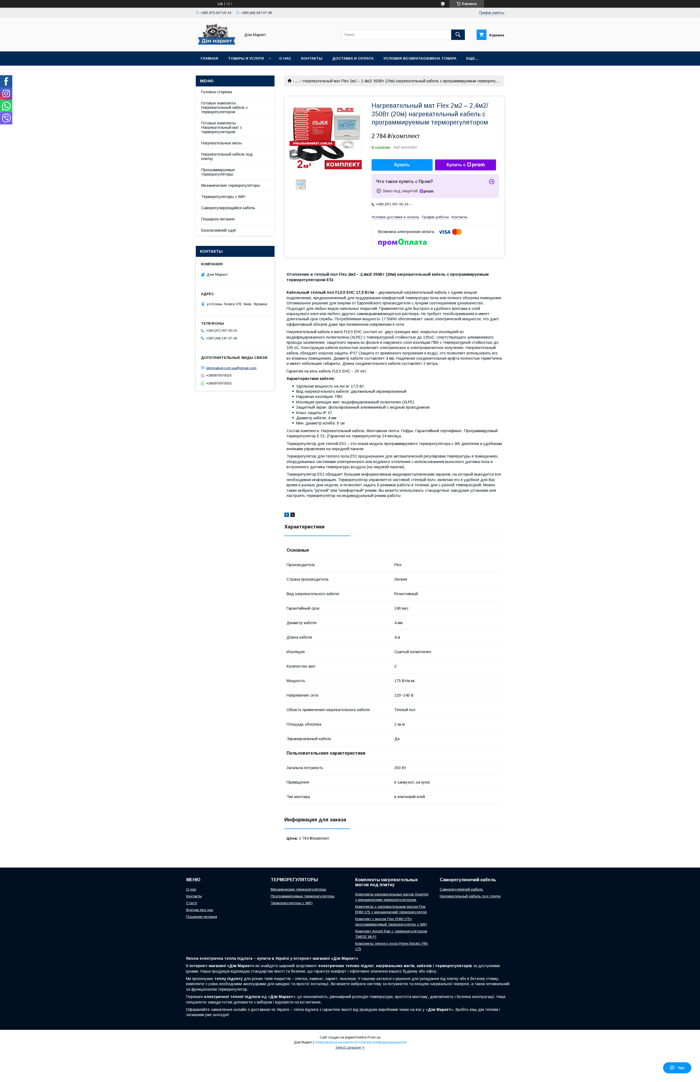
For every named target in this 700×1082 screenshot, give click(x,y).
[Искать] (458, 35)
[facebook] (286, 515)
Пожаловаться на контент (335, 1042)
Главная (209, 58)
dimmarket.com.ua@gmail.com (231, 368)
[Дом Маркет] (217, 44)
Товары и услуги (246, 58)
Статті (191, 903)
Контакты (311, 58)
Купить (402, 164)
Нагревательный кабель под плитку (227, 156)
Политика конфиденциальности (382, 1042)
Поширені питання (218, 219)
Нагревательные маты (221, 143)
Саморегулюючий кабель (461, 889)
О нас (285, 58)
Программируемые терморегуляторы (218, 172)
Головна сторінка (216, 92)
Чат (681, 1068)
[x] (292, 515)
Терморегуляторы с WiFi (223, 196)
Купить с (456, 164)
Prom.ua (374, 1037)
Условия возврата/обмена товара (419, 58)
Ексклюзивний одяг (218, 230)
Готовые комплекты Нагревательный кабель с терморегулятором (224, 107)
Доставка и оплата (353, 58)
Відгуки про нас (199, 910)
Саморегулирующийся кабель (228, 208)
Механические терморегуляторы (230, 185)
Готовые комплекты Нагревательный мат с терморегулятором (221, 127)
